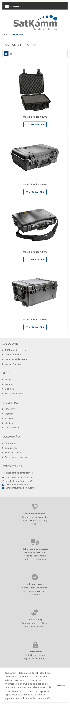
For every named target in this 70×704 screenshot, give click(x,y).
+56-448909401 (24, 484)
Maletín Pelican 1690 (35, 319)
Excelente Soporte (35, 513)
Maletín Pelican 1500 (35, 184)
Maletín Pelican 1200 (35, 117)
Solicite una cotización (35, 548)
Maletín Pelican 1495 (35, 252)
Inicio (4, 34)
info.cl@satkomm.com (23, 487)
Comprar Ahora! (35, 124)
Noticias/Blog (35, 619)
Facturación (35, 651)
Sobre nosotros (35, 584)
